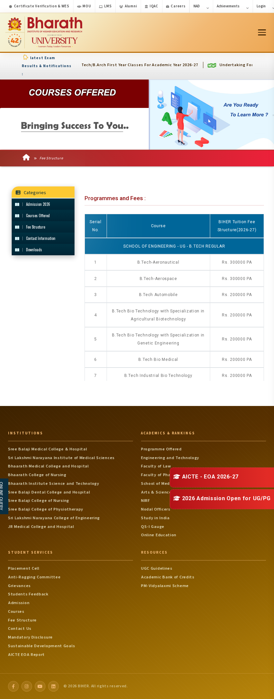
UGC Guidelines (156, 568)
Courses (16, 611)
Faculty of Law (156, 466)
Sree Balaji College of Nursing (38, 501)
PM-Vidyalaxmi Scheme (165, 586)
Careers (178, 6)
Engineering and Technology (170, 458)
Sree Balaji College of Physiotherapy (45, 509)
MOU (87, 6)
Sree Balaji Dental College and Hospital (49, 492)
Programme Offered (161, 449)
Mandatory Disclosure (30, 637)
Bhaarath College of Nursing (37, 475)
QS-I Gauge (152, 527)
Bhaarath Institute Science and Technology (53, 483)
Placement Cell (23, 568)
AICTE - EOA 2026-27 (209, 476)
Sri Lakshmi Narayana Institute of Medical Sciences (61, 458)
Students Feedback (28, 594)
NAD (196, 6)
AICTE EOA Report (26, 655)
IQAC (154, 6)
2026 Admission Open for (225, 498)
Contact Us (19, 628)
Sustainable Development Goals (41, 646)
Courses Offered (38, 215)
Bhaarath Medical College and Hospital (48, 466)
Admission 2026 (38, 204)
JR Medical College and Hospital (41, 527)
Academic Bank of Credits (167, 577)
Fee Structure (50, 158)
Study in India (155, 518)
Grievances (19, 586)
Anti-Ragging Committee (34, 577)
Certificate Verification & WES (42, 6)
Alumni (131, 6)
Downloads (34, 249)
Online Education (158, 535)
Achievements (228, 6)
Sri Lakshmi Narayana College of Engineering (54, 518)
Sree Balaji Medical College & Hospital (47, 449)
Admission (18, 603)
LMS (108, 6)
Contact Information (40, 238)
